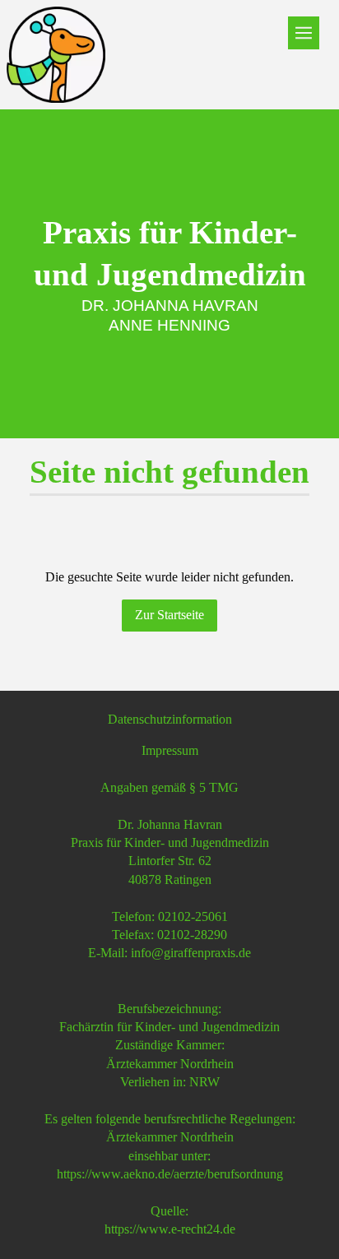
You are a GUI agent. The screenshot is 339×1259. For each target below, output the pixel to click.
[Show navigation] (303, 32)
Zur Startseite (169, 615)
